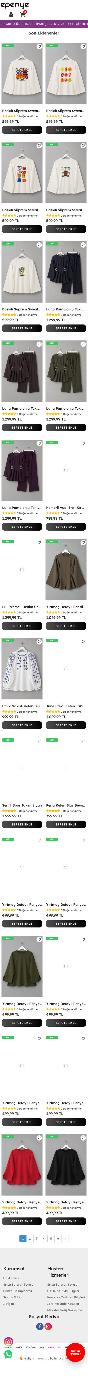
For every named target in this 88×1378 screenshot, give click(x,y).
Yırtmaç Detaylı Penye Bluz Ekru (66, 904)
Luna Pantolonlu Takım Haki (66, 408)
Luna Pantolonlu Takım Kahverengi (22, 408)
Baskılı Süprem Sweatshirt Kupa (22, 210)
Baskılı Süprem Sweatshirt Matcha (66, 210)
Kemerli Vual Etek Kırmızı (66, 507)
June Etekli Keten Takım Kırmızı (66, 706)
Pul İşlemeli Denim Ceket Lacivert (22, 607)
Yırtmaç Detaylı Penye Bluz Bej (66, 1004)
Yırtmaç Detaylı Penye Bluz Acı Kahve (66, 1103)
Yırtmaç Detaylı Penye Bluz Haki (22, 1004)
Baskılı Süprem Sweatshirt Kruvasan (22, 111)
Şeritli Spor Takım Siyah (22, 805)
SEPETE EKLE (22, 130)
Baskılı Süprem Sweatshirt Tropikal (66, 111)
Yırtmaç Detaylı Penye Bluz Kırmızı (22, 1202)
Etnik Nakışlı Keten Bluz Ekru (22, 706)
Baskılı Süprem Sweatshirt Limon (22, 309)
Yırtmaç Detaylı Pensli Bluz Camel (66, 607)
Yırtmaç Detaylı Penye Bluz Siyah (66, 1202)
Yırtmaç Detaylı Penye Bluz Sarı (22, 1103)
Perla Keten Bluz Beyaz (65, 805)
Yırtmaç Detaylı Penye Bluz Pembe (22, 904)
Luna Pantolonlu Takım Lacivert (66, 309)
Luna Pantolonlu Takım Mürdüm (22, 507)
